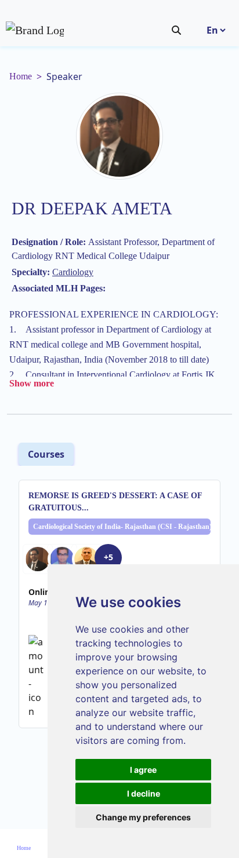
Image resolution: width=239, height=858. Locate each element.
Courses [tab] (46, 454)
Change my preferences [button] (143, 817)
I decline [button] (143, 793)
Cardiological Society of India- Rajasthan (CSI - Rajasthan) (122, 527)
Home (20, 76)
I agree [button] (143, 770)
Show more (31, 383)
